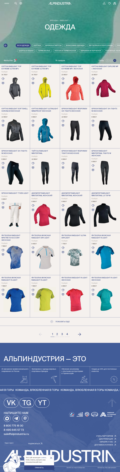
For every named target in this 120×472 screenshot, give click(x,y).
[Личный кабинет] (104, 3)
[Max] (7, 418)
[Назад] (6, 45)
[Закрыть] (51, 458)
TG (26, 403)
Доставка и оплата (103, 445)
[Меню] (7, 3)
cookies (43, 457)
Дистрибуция (106, 439)
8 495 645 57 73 (14, 430)
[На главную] (60, 3)
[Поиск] (15, 3)
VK (11, 403)
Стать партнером (104, 436)
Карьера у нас (106, 442)
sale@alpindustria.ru (16, 434)
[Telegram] (16, 418)
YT (42, 403)
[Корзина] (114, 3)
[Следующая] (79, 334)
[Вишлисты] (109, 3)
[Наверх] (112, 403)
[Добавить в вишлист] (3, 78)
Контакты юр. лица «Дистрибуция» (107, 467)
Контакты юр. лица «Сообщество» (76, 467)
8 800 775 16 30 (13, 425)
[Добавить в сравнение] (3, 83)
